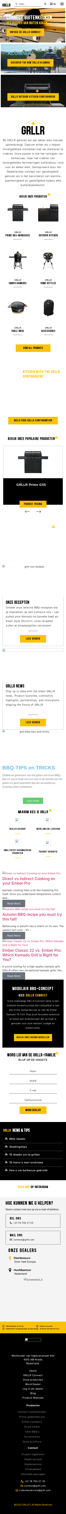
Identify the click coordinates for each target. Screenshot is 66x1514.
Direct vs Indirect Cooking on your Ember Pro (28, 881)
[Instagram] (38, 1498)
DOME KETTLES (48, 283)
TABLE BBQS (17, 331)
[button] (27, 511)
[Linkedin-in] (33, 1498)
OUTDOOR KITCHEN (48, 235)
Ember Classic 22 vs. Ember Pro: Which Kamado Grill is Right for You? (32, 955)
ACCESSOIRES (48, 331)
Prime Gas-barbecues (17, 235)
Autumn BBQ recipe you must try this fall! (32, 916)
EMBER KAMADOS (17, 283)
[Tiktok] (28, 1498)
